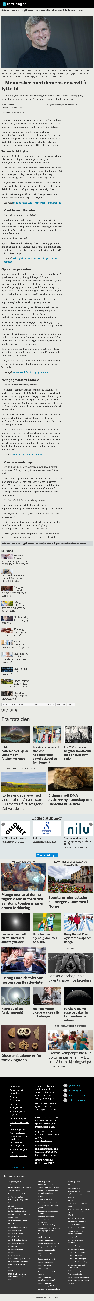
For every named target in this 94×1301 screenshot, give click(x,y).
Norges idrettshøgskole (47, 1259)
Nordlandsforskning (45, 1240)
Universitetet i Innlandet (77, 1252)
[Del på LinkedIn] (11, 710)
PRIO (70, 1185)
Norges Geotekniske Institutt (48, 1243)
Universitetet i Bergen (76, 1249)
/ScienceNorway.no (77, 1100)
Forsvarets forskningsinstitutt (19, 1214)
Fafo (9, 1203)
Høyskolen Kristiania (16, 1243)
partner (61, 705)
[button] (3, 824)
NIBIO (10, 1271)
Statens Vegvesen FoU (76, 1218)
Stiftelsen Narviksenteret (77, 1221)
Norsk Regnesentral (45, 1265)
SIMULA (71, 1197)
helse (70, 705)
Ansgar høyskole (14, 1182)
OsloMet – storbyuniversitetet (49, 1289)
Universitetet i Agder (75, 1246)
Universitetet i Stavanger (77, 1259)
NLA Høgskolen (44, 1182)
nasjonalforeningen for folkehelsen (22, 705)
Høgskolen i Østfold (15, 1233)
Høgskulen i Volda (15, 1237)
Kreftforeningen (14, 1255)
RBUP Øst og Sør (74, 1188)
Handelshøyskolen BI (16, 1224)
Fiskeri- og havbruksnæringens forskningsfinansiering (17, 1208)
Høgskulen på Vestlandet (17, 1240)
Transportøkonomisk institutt (79, 1237)
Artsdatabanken (14, 1191)
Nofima (40, 1234)
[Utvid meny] (91, 4)
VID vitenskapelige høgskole (78, 1277)
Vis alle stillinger (47, 855)
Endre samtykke (17, 1167)
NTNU (40, 1196)
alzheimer (49, 705)
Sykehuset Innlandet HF (76, 1228)
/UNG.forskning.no (77, 1095)
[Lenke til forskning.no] (44, 3)
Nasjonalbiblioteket (45, 1200)
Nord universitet (44, 1237)
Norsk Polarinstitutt (45, 1262)
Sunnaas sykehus (74, 1224)
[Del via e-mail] (15, 710)
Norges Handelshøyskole (47, 1247)
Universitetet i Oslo (75, 1255)
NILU (10, 1280)
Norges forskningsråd (46, 1250)
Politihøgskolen (74, 1182)
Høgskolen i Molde (15, 1230)
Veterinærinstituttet (75, 1274)
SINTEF (70, 1200)
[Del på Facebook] (3, 710)
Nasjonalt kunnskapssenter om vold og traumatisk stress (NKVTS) (48, 1205)
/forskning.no (74, 1090)
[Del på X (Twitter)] (7, 710)
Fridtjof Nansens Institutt (17, 1221)
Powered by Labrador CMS (47, 1298)
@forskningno (75, 1085)
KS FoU (11, 1252)
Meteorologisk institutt (16, 1264)
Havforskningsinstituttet (17, 1227)
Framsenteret (13, 1217)
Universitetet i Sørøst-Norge (78, 1262)
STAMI (70, 1215)
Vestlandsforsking (74, 1271)
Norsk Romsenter (44, 1268)
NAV (9, 1267)
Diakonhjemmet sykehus (17, 1194)
